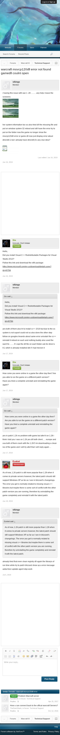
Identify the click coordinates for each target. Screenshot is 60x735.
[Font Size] (24, 651)
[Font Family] (28, 651)
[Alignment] (43, 651)
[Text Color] (19, 651)
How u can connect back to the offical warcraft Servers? (34, 705)
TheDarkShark (16, 708)
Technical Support (33, 699)
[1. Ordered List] (10, 656)
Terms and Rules (40, 731)
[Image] (28, 656)
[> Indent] (18, 656)
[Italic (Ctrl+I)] (10, 651)
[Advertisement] (30, 203)
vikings (16, 82)
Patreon (43, 47)
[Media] (32, 656)
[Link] (33, 651)
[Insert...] (36, 656)
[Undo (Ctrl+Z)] (47, 656)
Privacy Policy (53, 731)
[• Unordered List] (6, 656)
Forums (20, 47)
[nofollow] (42, 656)
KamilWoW (14, 699)
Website (8, 47)
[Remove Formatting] (49, 651)
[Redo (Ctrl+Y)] (51, 656)
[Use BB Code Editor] (54, 651)
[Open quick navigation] (56, 63)
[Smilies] (24, 656)
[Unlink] (37, 651)
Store (32, 47)
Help (56, 727)
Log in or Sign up (48, 2)
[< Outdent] (14, 656)
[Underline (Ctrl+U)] (14, 651)
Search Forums (9, 54)
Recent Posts (23, 54)
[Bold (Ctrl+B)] (6, 651)
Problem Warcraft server (28, 696)
